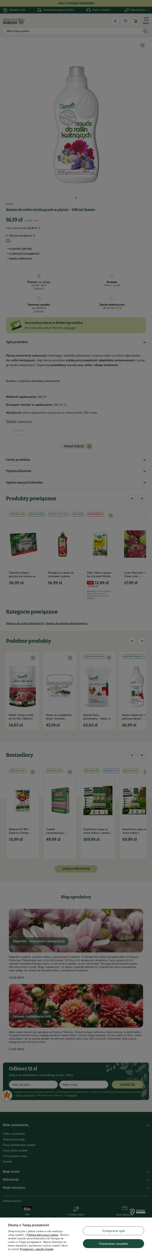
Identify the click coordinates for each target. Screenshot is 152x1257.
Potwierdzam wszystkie (113, 1243)
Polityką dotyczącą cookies (42, 1234)
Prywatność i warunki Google (36, 1249)
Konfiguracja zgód (113, 1230)
